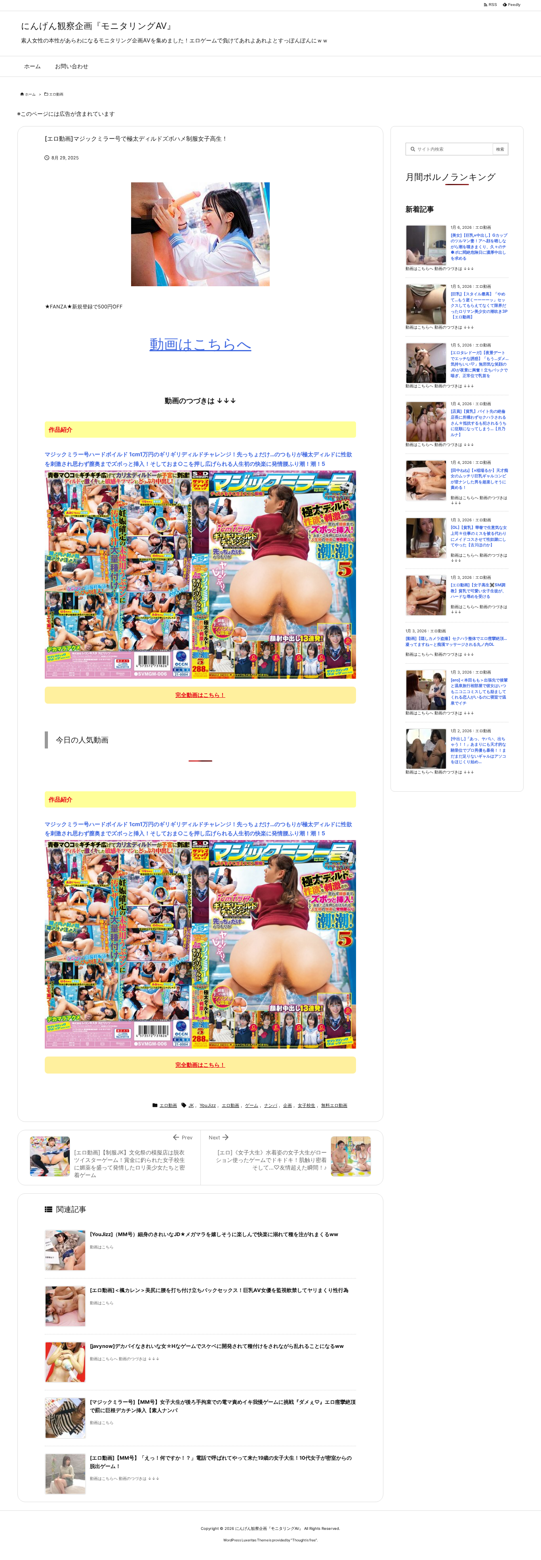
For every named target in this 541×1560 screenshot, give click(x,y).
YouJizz (208, 1105)
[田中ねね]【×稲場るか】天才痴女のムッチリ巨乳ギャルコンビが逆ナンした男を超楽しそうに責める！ (479, 479)
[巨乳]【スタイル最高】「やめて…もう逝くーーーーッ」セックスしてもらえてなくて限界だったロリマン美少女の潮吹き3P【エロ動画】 (479, 305)
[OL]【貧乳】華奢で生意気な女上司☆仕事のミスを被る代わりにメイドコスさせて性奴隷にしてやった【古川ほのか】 (479, 536)
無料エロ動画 (334, 1105)
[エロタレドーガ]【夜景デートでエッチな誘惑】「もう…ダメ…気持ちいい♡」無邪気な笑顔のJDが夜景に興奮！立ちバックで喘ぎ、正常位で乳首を (480, 364)
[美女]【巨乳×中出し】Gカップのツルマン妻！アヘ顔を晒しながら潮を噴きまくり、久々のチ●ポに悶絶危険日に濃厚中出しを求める (479, 247)
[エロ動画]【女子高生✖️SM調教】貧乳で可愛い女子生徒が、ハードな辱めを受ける (478, 590)
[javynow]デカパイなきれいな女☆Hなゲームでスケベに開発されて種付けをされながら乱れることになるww (217, 1346)
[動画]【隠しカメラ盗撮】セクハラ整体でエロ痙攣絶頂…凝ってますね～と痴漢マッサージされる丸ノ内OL (456, 641)
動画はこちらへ (200, 344)
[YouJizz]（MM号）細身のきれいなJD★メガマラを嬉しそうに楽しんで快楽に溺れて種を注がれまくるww (214, 1234)
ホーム (30, 94)
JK (191, 1105)
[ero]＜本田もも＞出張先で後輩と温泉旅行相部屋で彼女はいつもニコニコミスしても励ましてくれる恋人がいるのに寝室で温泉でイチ (479, 692)
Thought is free (304, 1540)
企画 (287, 1105)
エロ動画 (56, 94)
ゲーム (251, 1105)
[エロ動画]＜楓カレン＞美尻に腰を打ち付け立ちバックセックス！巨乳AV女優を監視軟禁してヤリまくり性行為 (219, 1290)
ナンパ (270, 1105)
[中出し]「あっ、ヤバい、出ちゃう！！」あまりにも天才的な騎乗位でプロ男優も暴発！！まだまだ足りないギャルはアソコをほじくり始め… (478, 750)
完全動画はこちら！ (200, 694)
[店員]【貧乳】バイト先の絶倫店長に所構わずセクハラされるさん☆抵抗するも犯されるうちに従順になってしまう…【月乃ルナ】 (479, 423)
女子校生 (306, 1105)
